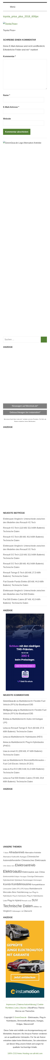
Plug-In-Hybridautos (19, 896)
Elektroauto (12, 871)
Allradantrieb (16, 852)
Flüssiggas (23, 876)
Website (7, 119)
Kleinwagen (37, 880)
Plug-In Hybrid (14, 900)
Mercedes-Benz (10, 892)
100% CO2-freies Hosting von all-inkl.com (25, 1053)
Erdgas (16, 876)
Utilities (36, 907)
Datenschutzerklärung (26, 1004)
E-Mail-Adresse (11, 107)
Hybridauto (18, 880)
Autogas (23, 857)
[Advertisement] (25, 375)
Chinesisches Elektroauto (33, 860)
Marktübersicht (35, 888)
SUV (35, 900)
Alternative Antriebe (33, 852)
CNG (4, 866)
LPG (18, 889)
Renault (24, 901)
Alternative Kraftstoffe (11, 857)
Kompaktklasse (38, 884)
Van (40, 906)
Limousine (7, 889)
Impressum (11, 1004)
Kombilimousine (21, 884)
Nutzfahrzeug (22, 892)
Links (16, 1008)
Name (6, 95)
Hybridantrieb (8, 880)
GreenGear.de (20, 1017)
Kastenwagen (28, 880)
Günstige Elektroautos (35, 876)
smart (29, 900)
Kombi (7, 884)
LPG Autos (24, 889)
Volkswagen (16, 911)
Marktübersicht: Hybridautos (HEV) (26, 737)
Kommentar (9, 56)
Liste (14, 889)
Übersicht (28, 911)
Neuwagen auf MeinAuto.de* (25, 406)
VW (22, 911)
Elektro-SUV (10, 866)
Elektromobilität (8, 876)
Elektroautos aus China (33, 872)
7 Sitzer (5, 853)
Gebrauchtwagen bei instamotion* (25, 412)
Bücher (24, 1008)
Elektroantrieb (25, 865)
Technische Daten (18, 906)
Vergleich (7, 911)
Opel (30, 892)
